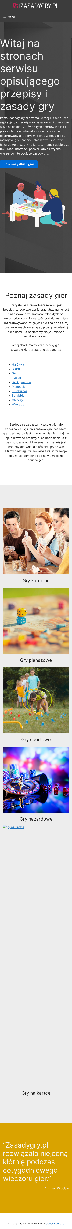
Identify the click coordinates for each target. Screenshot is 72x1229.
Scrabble (18, 395)
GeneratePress (55, 1223)
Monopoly (19, 386)
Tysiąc (16, 377)
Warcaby (18, 404)
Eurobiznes (19, 391)
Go (14, 373)
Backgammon (21, 382)
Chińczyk (18, 400)
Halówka (18, 364)
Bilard (16, 369)
